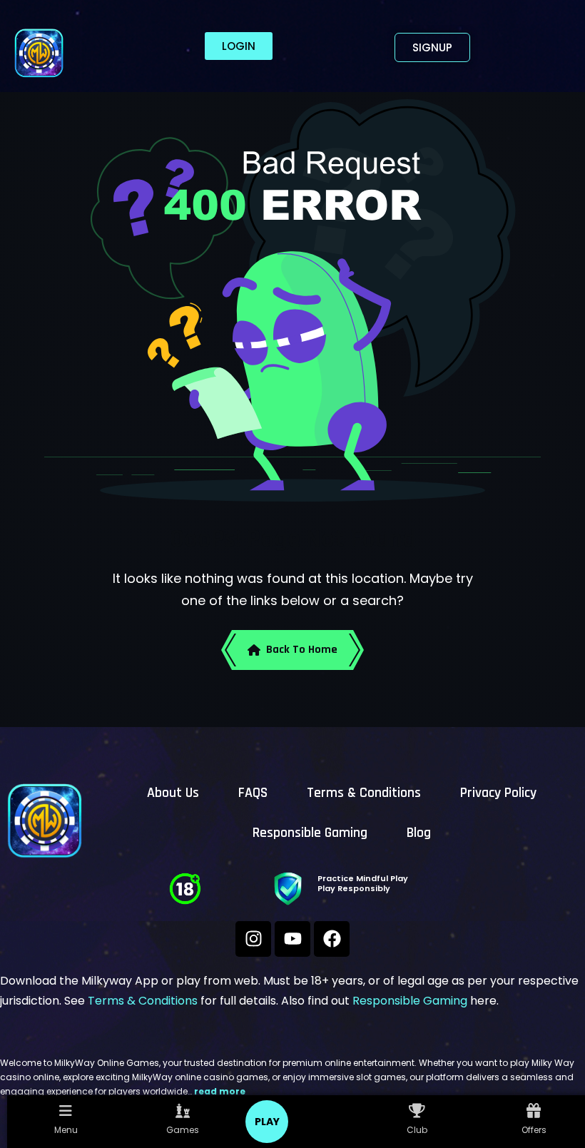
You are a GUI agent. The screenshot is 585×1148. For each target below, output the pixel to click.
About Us (173, 792)
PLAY (267, 1121)
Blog (419, 832)
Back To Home (301, 649)
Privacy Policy (498, 792)
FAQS (253, 792)
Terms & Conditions (364, 792)
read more (219, 1091)
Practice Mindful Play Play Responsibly (362, 883)
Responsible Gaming (310, 832)
